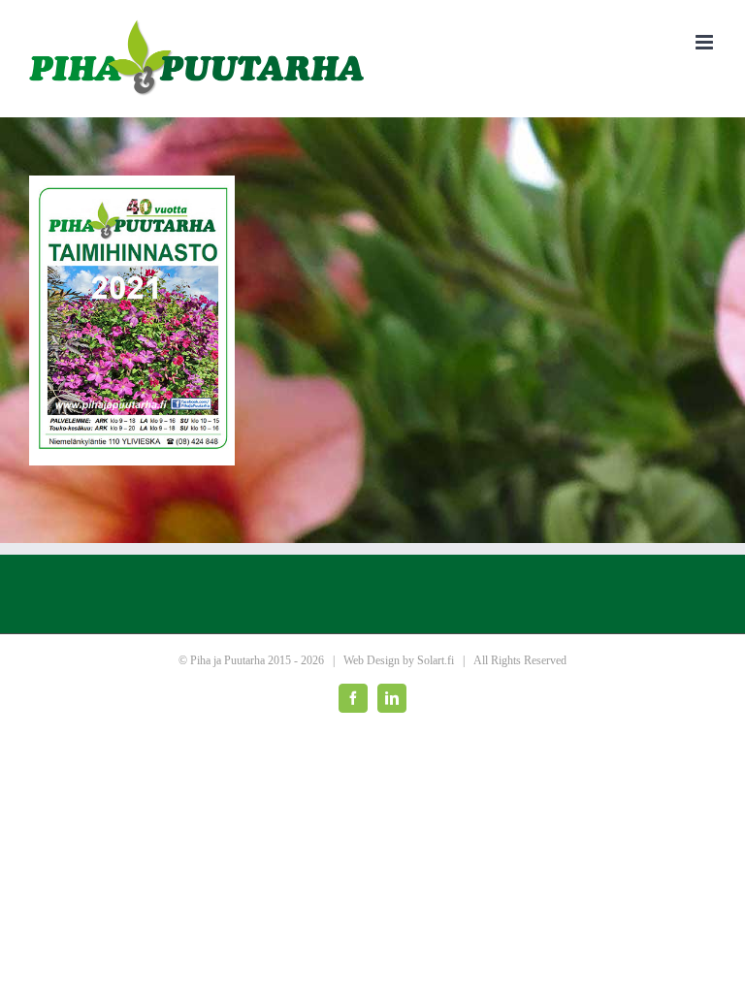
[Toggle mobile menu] (706, 42)
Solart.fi (435, 660)
